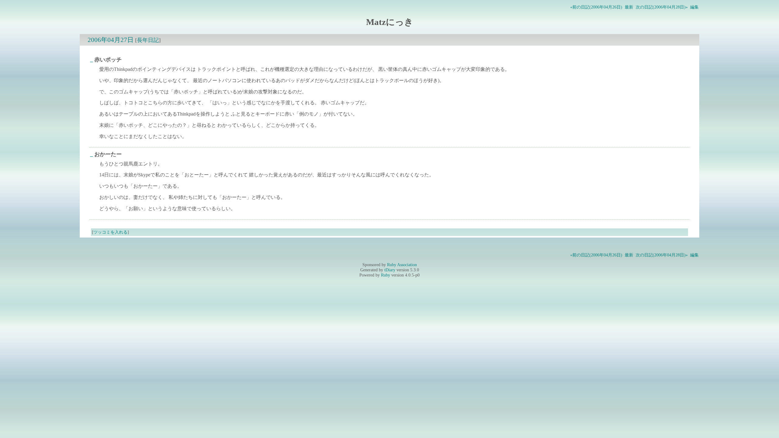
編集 (694, 7)
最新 (629, 7)
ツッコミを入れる (110, 232)
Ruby (385, 275)
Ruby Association (402, 264)
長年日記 (148, 40)
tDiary (389, 269)
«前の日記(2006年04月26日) (596, 7)
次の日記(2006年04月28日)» (662, 7)
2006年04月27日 (111, 39)
